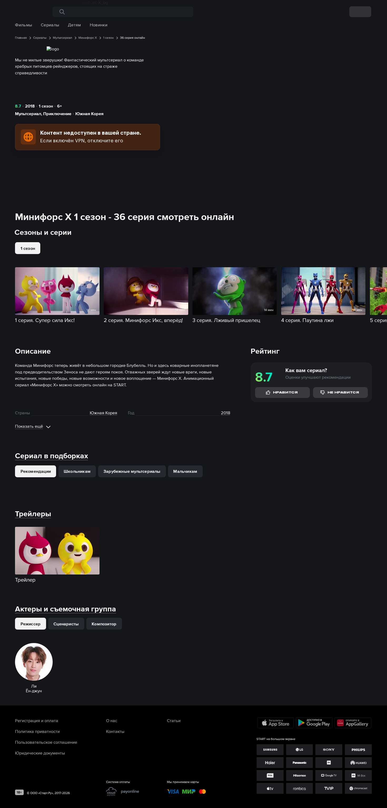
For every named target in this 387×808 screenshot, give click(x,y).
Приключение (57, 113)
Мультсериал (28, 113)
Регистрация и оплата (36, 720)
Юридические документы (40, 753)
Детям (74, 24)
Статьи (174, 720)
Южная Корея (89, 113)
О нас (111, 720)
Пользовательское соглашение (46, 742)
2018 (30, 106)
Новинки (98, 24)
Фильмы (23, 24)
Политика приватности (37, 731)
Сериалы (50, 24)
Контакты (115, 731)
